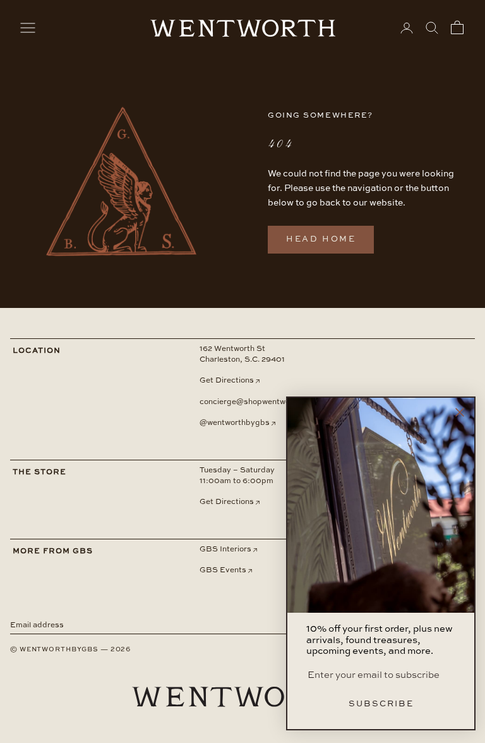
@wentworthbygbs (235, 423)
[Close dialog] (459, 412)
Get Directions (227, 380)
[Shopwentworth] (242, 707)
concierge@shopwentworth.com (259, 402)
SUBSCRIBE (381, 704)
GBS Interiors (225, 549)
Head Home (321, 239)
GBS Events (223, 570)
